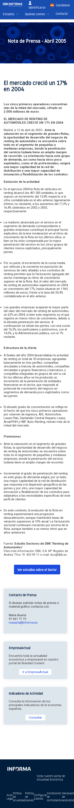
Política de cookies (29, 796)
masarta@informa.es (23, 622)
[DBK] (14, 5)
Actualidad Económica (50, 779)
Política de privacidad (19, 796)
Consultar (35, 717)
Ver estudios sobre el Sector (37, 570)
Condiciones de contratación (54, 796)
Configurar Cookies (40, 796)
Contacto (62, 14)
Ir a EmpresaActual (35, 672)
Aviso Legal (10, 796)
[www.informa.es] (19, 768)
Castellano (63, 5)
